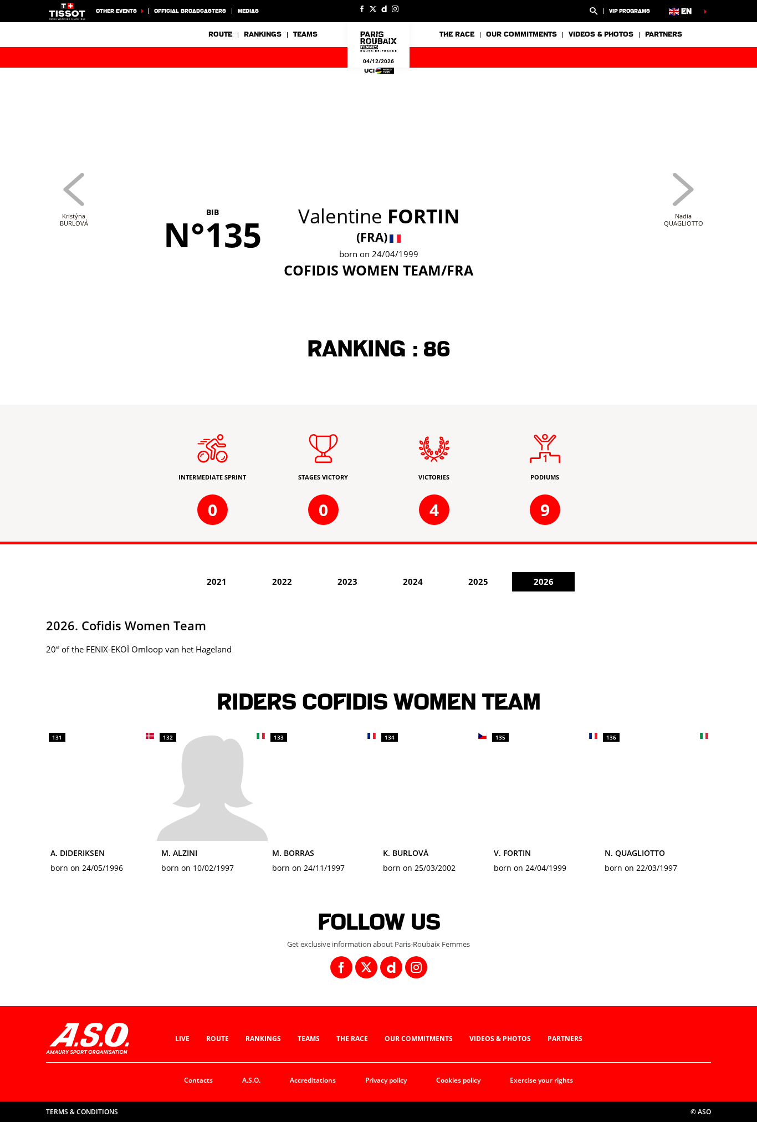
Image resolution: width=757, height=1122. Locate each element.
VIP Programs (629, 10)
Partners (663, 34)
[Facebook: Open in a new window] (362, 9)
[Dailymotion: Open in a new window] (384, 9)
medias (248, 10)
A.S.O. (251, 1080)
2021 (217, 581)
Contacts (198, 1080)
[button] (593, 11)
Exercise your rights (541, 1080)
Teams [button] (305, 34)
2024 (413, 581)
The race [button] (456, 34)
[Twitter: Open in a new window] (373, 9)
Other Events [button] (116, 10)
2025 (478, 581)
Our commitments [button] (521, 34)
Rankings (263, 34)
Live (182, 1038)
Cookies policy (458, 1080)
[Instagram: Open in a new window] (395, 9)
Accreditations (313, 1080)
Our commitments (419, 1038)
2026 (544, 581)
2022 (282, 581)
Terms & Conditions (82, 1111)
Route (220, 34)
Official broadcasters (190, 10)
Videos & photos (601, 34)
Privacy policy (386, 1080)
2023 (347, 581)
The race (352, 1038)
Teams (309, 1038)
